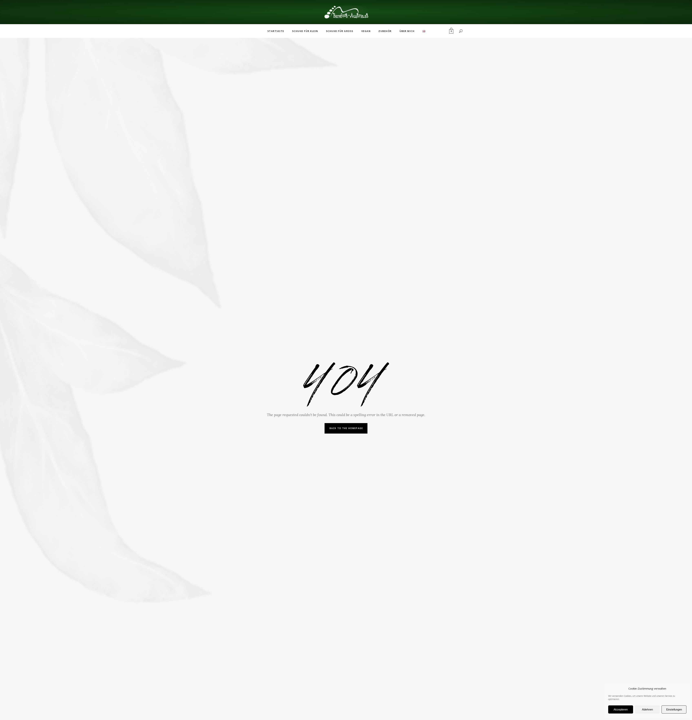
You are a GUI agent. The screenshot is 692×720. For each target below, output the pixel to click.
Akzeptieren (621, 709)
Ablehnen (647, 709)
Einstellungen (674, 709)
